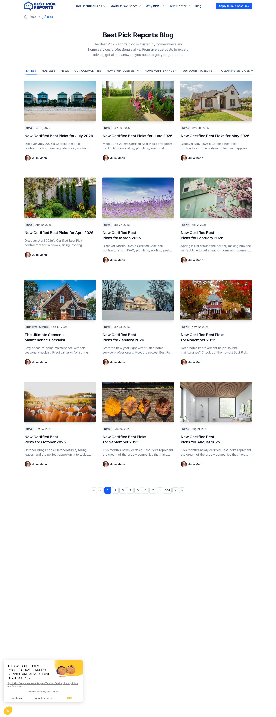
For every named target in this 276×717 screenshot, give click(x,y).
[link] (94, 490)
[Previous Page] (101, 490)
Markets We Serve (123, 6)
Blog (198, 6)
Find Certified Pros (88, 6)
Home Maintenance (159, 70)
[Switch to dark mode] (210, 6)
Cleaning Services (235, 70)
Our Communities (87, 70)
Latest (31, 70)
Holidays (49, 70)
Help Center (178, 6)
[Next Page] (175, 490)
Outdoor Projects (198, 70)
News (65, 70)
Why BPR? (153, 6)
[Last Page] (182, 490)
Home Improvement (121, 70)
